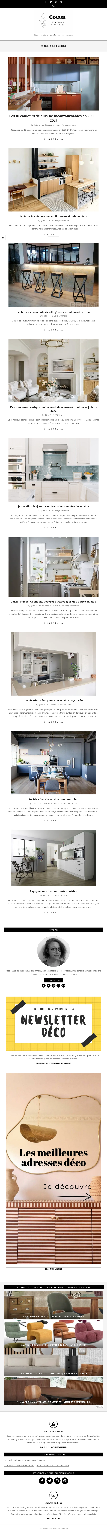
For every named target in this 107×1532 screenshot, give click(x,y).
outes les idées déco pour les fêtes (53, 1465)
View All (99, 1407)
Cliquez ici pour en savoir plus (53, 1447)
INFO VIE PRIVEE (53, 1431)
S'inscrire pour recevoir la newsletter (53, 1063)
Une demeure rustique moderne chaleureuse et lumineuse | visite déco (53, 409)
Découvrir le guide (53, 1269)
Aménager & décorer (51, 605)
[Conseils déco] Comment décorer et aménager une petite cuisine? (53, 601)
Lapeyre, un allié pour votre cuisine (53, 891)
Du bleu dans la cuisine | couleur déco (53, 799)
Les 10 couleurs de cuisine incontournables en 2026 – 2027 (53, 118)
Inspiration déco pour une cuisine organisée (53, 700)
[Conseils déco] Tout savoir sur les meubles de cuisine (53, 506)
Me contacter (53, 1518)
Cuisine (53, 704)
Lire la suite (53, 139)
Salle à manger (60, 315)
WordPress (64, 1528)
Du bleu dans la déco (69, 803)
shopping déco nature (36, 1460)
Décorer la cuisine (53, 125)
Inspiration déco (64, 704)
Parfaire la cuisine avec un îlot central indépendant (53, 216)
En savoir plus (53, 980)
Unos (50, 1528)
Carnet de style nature (14, 1460)
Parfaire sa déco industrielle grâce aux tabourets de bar (53, 312)
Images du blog (53, 1502)
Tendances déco (69, 125)
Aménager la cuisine (60, 220)
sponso (64, 895)
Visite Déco (60, 414)
